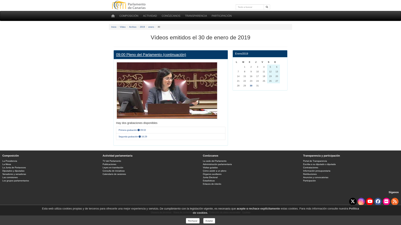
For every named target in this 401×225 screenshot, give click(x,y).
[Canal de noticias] (394, 201)
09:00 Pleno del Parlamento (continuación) (151, 54)
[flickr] (386, 201)
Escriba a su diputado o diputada (319, 164)
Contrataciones (310, 167)
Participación (222, 15)
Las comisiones (10, 177)
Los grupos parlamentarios (15, 180)
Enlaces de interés (212, 184)
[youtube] (369, 201)
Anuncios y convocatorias (315, 177)
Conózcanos (171, 15)
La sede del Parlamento (215, 161)
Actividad (150, 15)
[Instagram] (361, 201)
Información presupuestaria (316, 171)
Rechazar (193, 221)
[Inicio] (113, 16)
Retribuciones (310, 174)
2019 (142, 27)
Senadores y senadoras (14, 174)
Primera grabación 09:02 (132, 130)
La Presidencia (9, 161)
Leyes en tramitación (113, 167)
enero (151, 27)
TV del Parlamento (112, 161)
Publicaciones (109, 164)
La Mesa (6, 164)
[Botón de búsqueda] (267, 7)
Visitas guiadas (210, 167)
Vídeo (123, 27)
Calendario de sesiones (114, 174)
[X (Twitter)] (353, 201)
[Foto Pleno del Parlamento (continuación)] (167, 90)
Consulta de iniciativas (114, 171)
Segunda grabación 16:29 (133, 136)
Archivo (132, 27)
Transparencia (196, 15)
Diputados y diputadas (13, 171)
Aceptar (209, 221)
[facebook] (378, 201)
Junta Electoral (210, 177)
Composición (128, 15)
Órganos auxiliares (212, 174)
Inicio (113, 27)
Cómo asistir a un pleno (214, 171)
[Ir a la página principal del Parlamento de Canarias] (129, 5)
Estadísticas (209, 180)
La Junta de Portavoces (14, 167)
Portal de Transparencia (315, 161)
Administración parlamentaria (217, 164)
